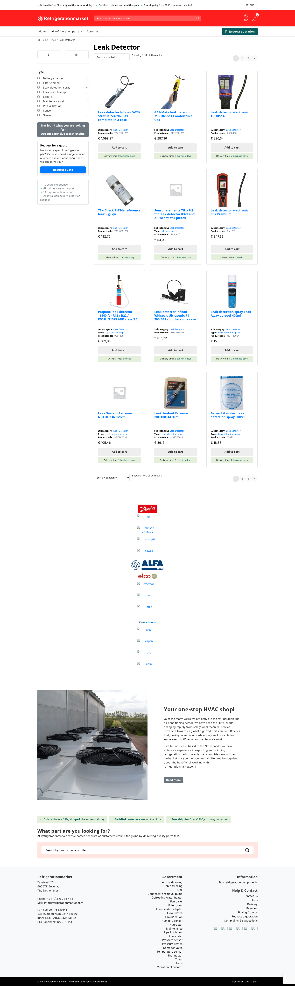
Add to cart (119, 147)
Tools (53, 39)
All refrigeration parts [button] (65, 31)
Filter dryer (175, 905)
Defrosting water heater (167, 897)
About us (92, 31)
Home (42, 31)
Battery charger (53, 78)
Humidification (173, 917)
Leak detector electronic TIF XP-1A (229, 114)
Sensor (47, 110)
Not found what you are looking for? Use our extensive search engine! (63, 130)
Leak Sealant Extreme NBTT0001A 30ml (171, 415)
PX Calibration (52, 106)
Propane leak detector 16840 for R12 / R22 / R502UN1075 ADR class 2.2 (118, 315)
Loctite (47, 96)
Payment (252, 908)
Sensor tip (49, 115)
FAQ (245, 20)
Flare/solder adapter (169, 909)
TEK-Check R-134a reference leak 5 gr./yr (119, 212)
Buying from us (248, 912)
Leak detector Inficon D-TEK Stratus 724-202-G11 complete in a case (119, 116)
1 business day (126, 257)
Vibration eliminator (169, 967)
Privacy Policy (100, 981)
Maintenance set (53, 101)
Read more (173, 780)
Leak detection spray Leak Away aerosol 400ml (231, 314)
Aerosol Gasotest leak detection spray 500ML (228, 415)
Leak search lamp (54, 92)
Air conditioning (172, 882)
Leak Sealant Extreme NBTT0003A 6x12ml (115, 415)
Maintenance (174, 928)
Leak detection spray (56, 87)
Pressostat (175, 936)
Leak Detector (120, 130)
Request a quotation (244, 916)
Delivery (252, 904)
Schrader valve (172, 948)
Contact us (250, 896)
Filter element (52, 83)
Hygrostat (176, 924)
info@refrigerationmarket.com (63, 902)
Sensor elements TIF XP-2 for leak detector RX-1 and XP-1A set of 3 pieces (174, 214)
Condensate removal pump (165, 893)
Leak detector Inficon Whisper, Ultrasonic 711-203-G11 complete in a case (175, 315)
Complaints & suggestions (241, 920)
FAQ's (254, 900)
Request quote (63, 170)
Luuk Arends (251, 981)
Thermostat (175, 955)
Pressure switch (172, 944)
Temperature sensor (169, 951)
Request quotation (242, 31)
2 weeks (239, 257)
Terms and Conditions (79, 981)
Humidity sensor (171, 920)
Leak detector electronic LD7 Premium (229, 212)
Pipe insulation (173, 932)
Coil (179, 890)
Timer (178, 959)
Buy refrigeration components (238, 882)
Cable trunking (173, 886)
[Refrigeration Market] (63, 18)
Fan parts (176, 901)
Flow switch (174, 913)
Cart (255, 18)
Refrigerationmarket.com (53, 981)
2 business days (126, 156)
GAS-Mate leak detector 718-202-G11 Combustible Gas (173, 116)
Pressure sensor (172, 940)
